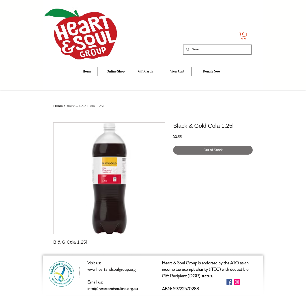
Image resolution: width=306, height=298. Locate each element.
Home (58, 106)
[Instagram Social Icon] (237, 282)
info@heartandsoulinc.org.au (112, 288)
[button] (243, 36)
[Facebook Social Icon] (229, 282)
